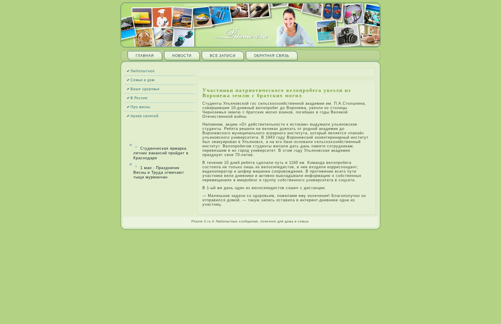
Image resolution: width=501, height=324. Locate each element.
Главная (145, 56)
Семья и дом (142, 80)
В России (139, 98)
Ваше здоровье (145, 89)
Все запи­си (223, 56)
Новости (182, 56)
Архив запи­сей (144, 116)
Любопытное (142, 71)
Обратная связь (271, 56)
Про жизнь (140, 107)
